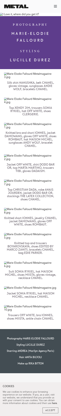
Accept (50, 410)
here (54, 403)
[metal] (16, 6)
